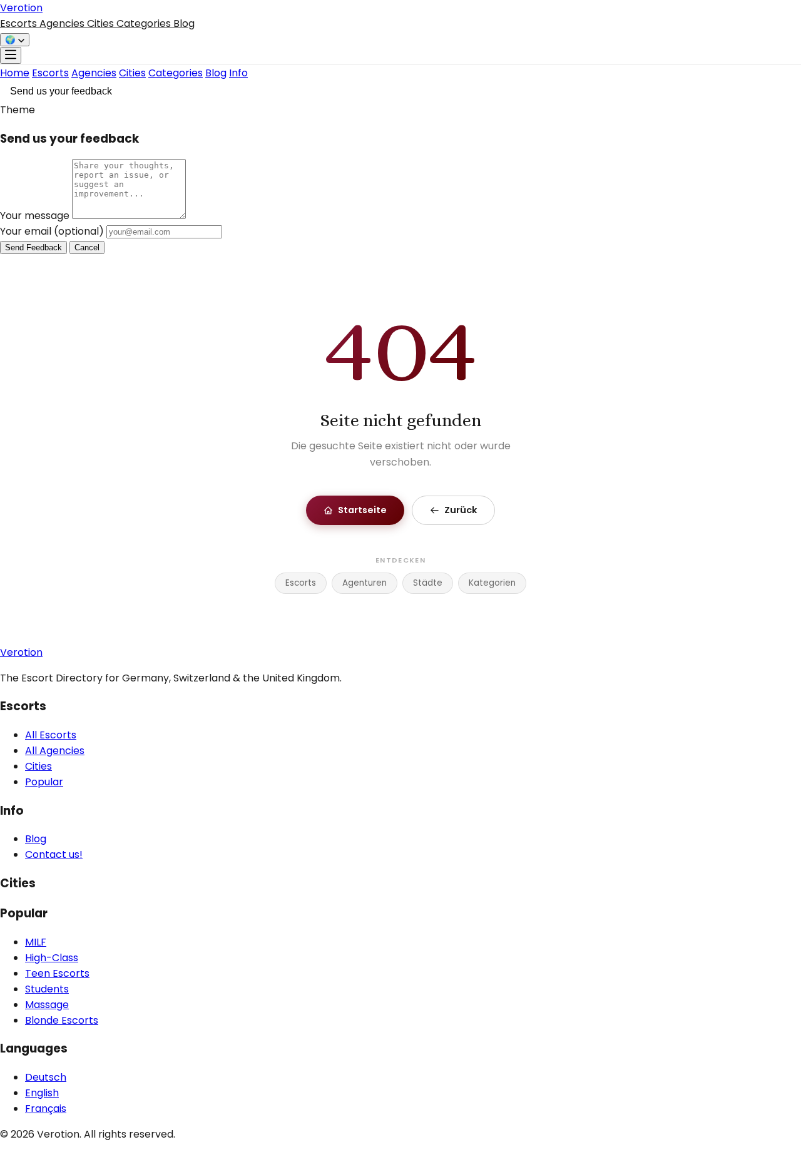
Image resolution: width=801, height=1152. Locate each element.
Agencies (63, 23)
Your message (36, 215)
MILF (35, 942)
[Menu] (10, 55)
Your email (52, 231)
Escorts (19, 23)
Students (47, 989)
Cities (101, 23)
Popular (44, 782)
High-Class (51, 958)
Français (45, 1108)
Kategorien (492, 583)
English (42, 1093)
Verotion (21, 8)
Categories (144, 23)
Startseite (362, 510)
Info (238, 73)
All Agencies (54, 750)
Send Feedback (33, 247)
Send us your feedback (61, 91)
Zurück (460, 510)
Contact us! (54, 854)
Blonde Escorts (61, 1020)
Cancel (86, 247)
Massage (47, 1004)
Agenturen (364, 583)
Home (14, 73)
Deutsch (45, 1077)
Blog (184, 23)
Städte (427, 583)
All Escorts (50, 735)
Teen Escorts (57, 973)
